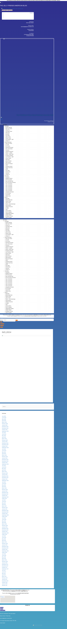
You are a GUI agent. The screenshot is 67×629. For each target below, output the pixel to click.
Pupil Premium (8, 162)
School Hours (7, 171)
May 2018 (4, 556)
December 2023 (5, 459)
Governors (7, 150)
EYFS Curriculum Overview (10, 182)
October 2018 (4, 549)
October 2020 (4, 513)
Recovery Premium (9, 163)
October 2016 (4, 582)
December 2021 (5, 492)
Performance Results (9, 147)
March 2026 (4, 422)
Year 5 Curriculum (8, 189)
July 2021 (4, 500)
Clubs (6, 209)
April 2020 (4, 522)
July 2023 (4, 465)
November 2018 (5, 547)
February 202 (4, 585)
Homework (7, 177)
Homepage (7, 126)
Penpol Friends (8, 138)
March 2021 (4, 506)
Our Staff (7, 144)
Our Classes (7, 146)
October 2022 (4, 479)
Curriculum (7, 175)
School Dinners (8, 205)
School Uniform (8, 210)
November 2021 (5, 494)
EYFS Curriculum (8, 179)
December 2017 (5, 564)
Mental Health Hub (8, 199)
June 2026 (4, 417)
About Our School (8, 128)
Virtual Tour (7, 225)
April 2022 (4, 486)
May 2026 (4, 419)
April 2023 (4, 470)
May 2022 (4, 485)
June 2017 (4, 571)
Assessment (7, 194)
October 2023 (4, 462)
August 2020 (4, 516)
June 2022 (4, 483)
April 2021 (4, 504)
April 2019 (4, 540)
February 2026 (5, 423)
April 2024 (4, 453)
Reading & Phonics (8, 178)
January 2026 (4, 425)
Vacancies (7, 173)
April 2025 (4, 437)
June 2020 (4, 519)
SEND (6, 260)
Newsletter (7, 134)
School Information (8, 142)
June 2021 (4, 501)
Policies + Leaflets (8, 152)
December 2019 (5, 528)
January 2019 (4, 544)
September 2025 (5, 431)
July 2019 (4, 535)
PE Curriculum (8, 193)
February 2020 (5, 525)
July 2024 (4, 449)
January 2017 (4, 579)
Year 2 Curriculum (8, 185)
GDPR (6, 169)
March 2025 (4, 438)
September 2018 (5, 550)
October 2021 (4, 495)
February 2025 (5, 440)
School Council (8, 158)
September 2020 (5, 515)
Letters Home (7, 136)
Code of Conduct (8, 217)
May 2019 (4, 538)
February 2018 (5, 561)
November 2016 (5, 580)
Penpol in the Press (9, 167)
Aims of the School (8, 148)
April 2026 (4, 420)
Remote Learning (8, 127)
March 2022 (4, 488)
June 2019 (4, 537)
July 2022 (4, 482)
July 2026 (4, 416)
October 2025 (4, 429)
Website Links (8, 291)
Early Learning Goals (9, 181)
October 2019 (4, 531)
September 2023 (5, 464)
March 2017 (4, 576)
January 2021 (4, 509)
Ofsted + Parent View (9, 154)
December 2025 (5, 426)
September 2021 (5, 497)
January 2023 (4, 474)
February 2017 (5, 577)
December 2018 (5, 546)
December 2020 (5, 510)
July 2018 (4, 553)
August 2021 (4, 498)
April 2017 (4, 574)
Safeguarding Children (9, 213)
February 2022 (5, 489)
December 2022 (5, 476)
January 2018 (4, 562)
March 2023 (4, 471)
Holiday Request (8, 214)
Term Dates (7, 135)
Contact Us (7, 140)
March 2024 (4, 455)
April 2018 (4, 558)
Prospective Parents (9, 155)
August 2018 (4, 552)
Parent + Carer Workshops (10, 299)
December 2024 (5, 443)
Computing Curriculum (9, 191)
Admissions (7, 132)
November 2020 (5, 512)
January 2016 (4, 583)
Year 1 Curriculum (8, 183)
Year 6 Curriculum (8, 190)
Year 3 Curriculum (8, 186)
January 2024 (4, 458)
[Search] (17, 320)
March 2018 (4, 559)
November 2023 (5, 461)
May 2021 (4, 503)
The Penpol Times (8, 131)
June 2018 (4, 555)
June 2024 (4, 450)
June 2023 (4, 467)
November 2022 (5, 477)
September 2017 (5, 568)
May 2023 (4, 468)
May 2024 (4, 452)
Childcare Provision (9, 206)
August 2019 (4, 534)
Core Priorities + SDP (9, 139)
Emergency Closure (9, 216)
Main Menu (5, 124)
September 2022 (5, 480)
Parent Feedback (8, 212)
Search (1, 319)
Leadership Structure (9, 151)
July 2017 (4, 570)
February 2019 (5, 543)
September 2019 (5, 532)
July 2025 (4, 432)
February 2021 (5, 507)
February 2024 (5, 456)
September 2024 (5, 447)
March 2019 (4, 541)
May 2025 (4, 435)
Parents (6, 197)
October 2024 (4, 446)
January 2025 (4, 441)
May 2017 (4, 573)
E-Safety (7, 303)
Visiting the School (8, 166)
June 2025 (4, 434)
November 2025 (5, 428)
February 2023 (5, 473)
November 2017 (5, 565)
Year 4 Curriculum (8, 187)
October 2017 (4, 567)
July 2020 (4, 518)
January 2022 (4, 491)
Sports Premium (8, 256)
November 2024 (5, 444)
